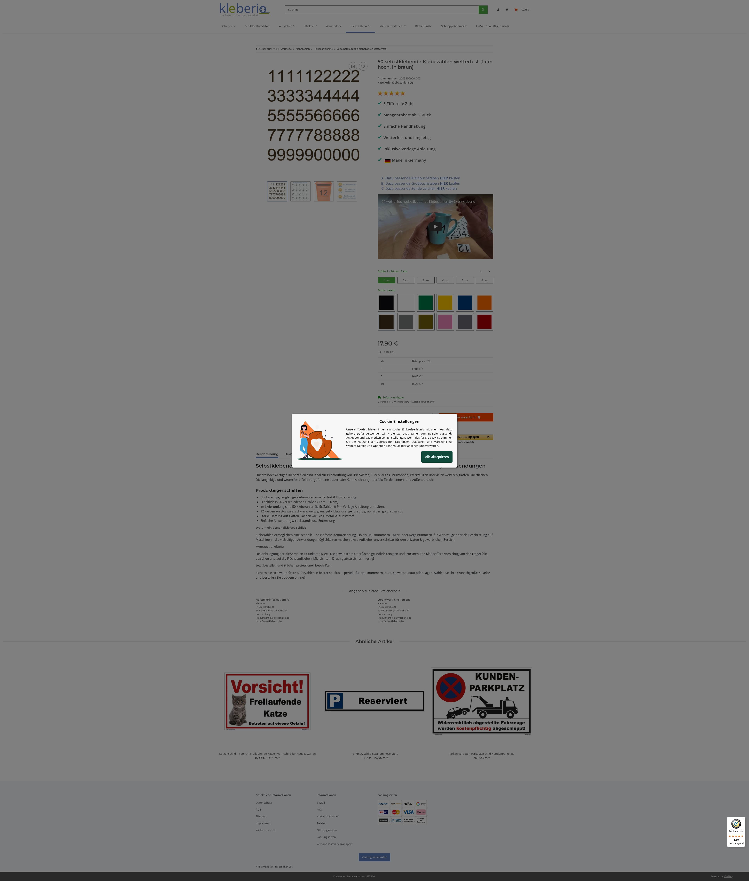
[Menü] (742, 819)
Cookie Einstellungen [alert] (399, 421)
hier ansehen (410, 446)
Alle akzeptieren (437, 457)
